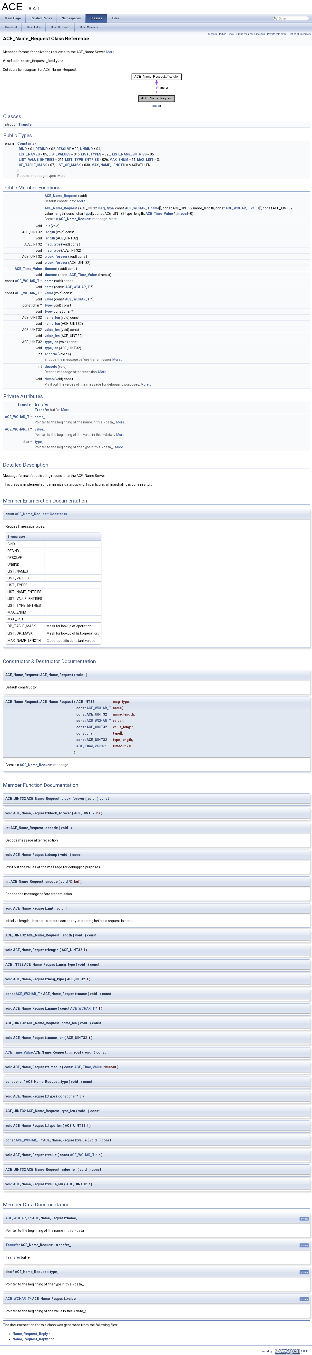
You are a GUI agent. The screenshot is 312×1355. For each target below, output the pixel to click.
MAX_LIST (145, 160)
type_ (39, 442)
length (50, 232)
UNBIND (86, 149)
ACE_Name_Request (61, 196)
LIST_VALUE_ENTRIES (36, 160)
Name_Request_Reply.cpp (33, 1339)
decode (51, 367)
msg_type (106, 208)
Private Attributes (277, 34)
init (47, 226)
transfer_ (42, 404)
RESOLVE (64, 149)
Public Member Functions (250, 34)
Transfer (25, 124)
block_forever (56, 256)
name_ (40, 417)
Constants (26, 143)
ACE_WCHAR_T (137, 208)
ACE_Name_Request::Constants (41, 514)
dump (49, 379)
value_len (52, 330)
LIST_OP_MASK (68, 165)
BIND (23, 149)
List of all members (300, 34)
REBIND (42, 149)
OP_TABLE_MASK (33, 165)
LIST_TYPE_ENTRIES (82, 160)
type (87, 214)
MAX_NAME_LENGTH (108, 165)
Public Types (226, 34)
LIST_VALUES (59, 154)
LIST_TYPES (91, 154)
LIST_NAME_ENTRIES (129, 154)
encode (51, 354)
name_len (52, 317)
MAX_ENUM (118, 160)
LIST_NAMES (29, 154)
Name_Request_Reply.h (31, 1334)
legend (156, 105)
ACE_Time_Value (159, 214)
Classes (212, 34)
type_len (51, 342)
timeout (181, 214)
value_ (40, 429)
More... (111, 52)
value (255, 208)
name (154, 208)
